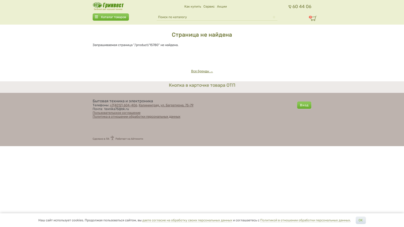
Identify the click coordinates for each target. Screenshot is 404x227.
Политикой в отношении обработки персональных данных (305, 220)
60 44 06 (301, 6)
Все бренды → (202, 71)
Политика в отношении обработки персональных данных (136, 116)
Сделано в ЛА (101, 138)
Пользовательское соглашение (116, 113)
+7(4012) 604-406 (123, 105)
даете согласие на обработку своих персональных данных (187, 220)
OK (361, 220)
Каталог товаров (113, 17)
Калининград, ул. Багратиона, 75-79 (166, 105)
